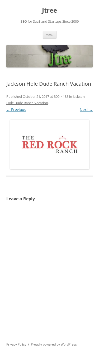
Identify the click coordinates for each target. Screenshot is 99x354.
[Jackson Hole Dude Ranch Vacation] (49, 144)
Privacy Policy (16, 344)
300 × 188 (61, 96)
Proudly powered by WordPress (54, 344)
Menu (50, 35)
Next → (86, 109)
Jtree (49, 10)
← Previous (16, 109)
